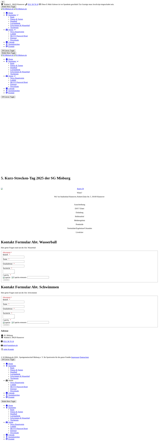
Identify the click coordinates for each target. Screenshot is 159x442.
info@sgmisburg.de (10, 345)
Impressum (75, 357)
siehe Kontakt (8, 349)
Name (5, 259)
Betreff (5, 255)
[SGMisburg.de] (14, 9)
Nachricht (6, 268)
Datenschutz (84, 357)
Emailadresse (7, 264)
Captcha (6, 275)
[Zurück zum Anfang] (3, 2)
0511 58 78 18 (33, 4)
